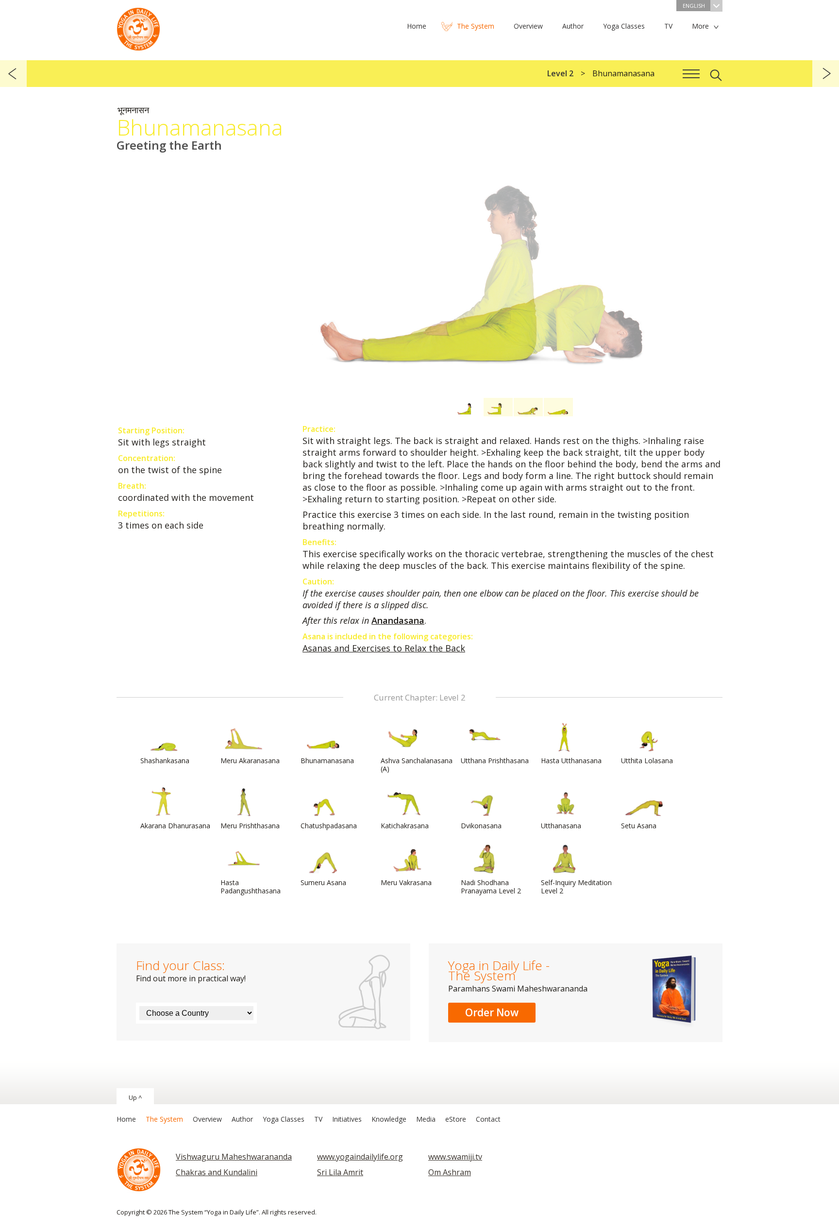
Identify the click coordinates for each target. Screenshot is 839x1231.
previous (13, 73)
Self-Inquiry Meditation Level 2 (576, 886)
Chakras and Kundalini (216, 1172)
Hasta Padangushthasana (250, 886)
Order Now (492, 1012)
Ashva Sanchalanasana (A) (417, 764)
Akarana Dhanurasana (175, 825)
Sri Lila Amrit (340, 1172)
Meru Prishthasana (250, 825)
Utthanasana (561, 825)
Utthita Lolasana (647, 760)
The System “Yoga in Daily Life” (138, 26)
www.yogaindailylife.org (360, 1156)
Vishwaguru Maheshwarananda (234, 1156)
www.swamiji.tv (455, 1156)
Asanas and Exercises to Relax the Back (383, 648)
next (825, 73)
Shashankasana (164, 760)
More (700, 26)
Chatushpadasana (329, 825)
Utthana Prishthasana (495, 760)
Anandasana (397, 620)
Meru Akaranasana (250, 760)
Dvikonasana (481, 825)
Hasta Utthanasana (571, 760)
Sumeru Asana (323, 882)
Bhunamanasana (327, 760)
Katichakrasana (405, 825)
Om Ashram (449, 1172)
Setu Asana (638, 825)
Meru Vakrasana (406, 882)
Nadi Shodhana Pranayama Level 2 (491, 886)
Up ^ (135, 1097)
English (694, 5)
